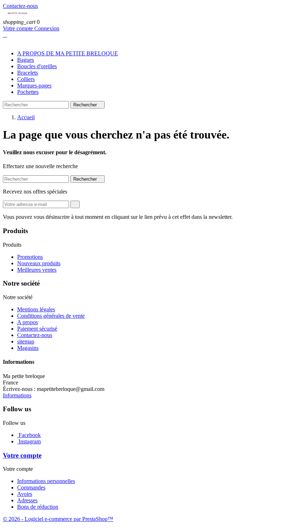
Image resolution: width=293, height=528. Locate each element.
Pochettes (28, 92)
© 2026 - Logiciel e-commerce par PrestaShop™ (58, 519)
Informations (17, 395)
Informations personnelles (46, 481)
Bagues (25, 60)
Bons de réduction (37, 507)
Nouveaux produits (38, 263)
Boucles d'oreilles (37, 66)
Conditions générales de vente (51, 316)
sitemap (25, 341)
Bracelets (27, 73)
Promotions (30, 257)
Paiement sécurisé (37, 329)
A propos (27, 322)
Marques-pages (34, 85)
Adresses (27, 500)
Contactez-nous (20, 6)
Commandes (31, 487)
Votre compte (18, 28)
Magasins (28, 348)
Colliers (26, 79)
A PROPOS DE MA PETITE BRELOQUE (67, 53)
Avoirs (24, 494)
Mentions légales (36, 309)
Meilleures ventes (36, 270)
